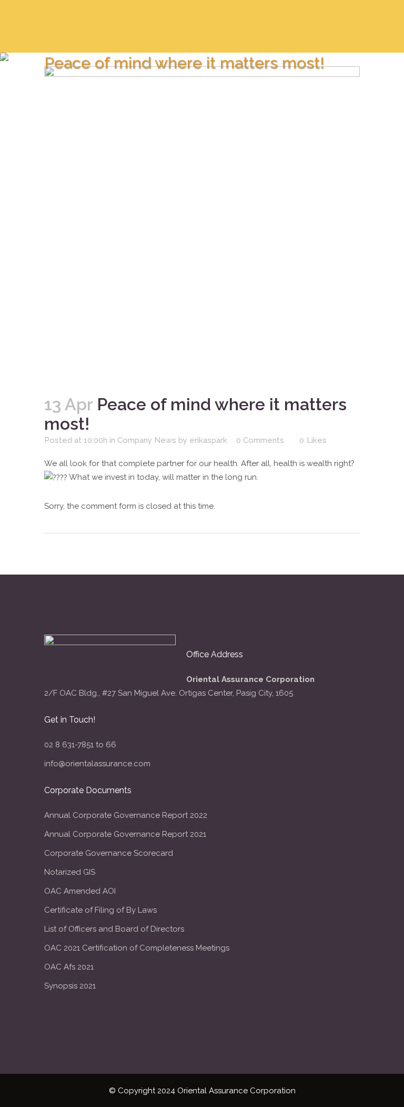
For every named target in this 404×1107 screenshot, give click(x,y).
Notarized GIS (69, 872)
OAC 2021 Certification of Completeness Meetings (136, 948)
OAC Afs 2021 (69, 967)
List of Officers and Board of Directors (114, 929)
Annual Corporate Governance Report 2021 (125, 834)
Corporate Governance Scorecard (108, 853)
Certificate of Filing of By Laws (100, 910)
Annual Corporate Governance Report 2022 (125, 815)
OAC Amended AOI (80, 891)
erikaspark (208, 440)
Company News (146, 440)
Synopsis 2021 (70, 986)
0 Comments (260, 440)
